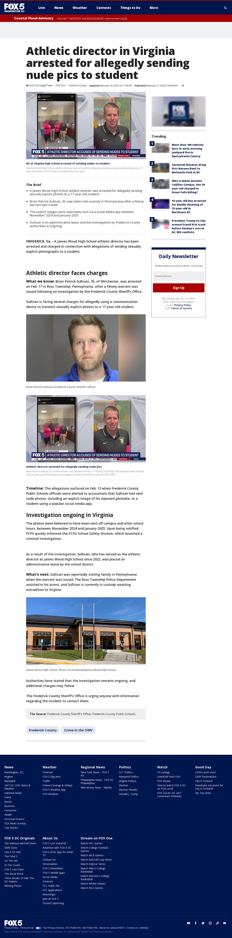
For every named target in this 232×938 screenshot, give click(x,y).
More (154, 8)
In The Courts (12, 865)
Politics (125, 767)
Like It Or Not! (12, 852)
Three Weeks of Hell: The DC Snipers (19, 879)
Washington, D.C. (14, 772)
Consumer (10, 810)
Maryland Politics (129, 776)
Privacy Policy (182, 305)
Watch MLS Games (92, 888)
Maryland (9, 781)
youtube (188, 923)
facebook (196, 923)
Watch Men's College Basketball (93, 870)
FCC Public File (51, 885)
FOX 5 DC (61, 85)
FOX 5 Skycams (52, 776)
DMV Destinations (206, 776)
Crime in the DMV (78, 730)
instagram (210, 923)
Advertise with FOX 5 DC (57, 847)
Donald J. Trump (128, 794)
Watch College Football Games (94, 849)
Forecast (48, 772)
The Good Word (13, 873)
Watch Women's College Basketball (95, 877)
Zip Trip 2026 (203, 793)
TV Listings (163, 772)
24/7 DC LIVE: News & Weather (17, 787)
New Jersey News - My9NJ (96, 787)
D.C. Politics (126, 772)
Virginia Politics (127, 781)
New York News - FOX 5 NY (95, 774)
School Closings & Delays (57, 785)
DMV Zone (10, 847)
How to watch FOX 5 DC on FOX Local (171, 787)
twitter (203, 923)
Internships (49, 894)
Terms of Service (181, 308)
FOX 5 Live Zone (14, 869)
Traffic (46, 781)
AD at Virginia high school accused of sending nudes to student (68, 163)
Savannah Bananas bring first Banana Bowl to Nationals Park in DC (189, 168)
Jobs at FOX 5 (51, 898)
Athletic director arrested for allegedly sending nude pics (64, 466)
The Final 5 (10, 856)
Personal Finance (14, 819)
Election (123, 785)
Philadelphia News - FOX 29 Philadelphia (97, 781)
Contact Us (49, 859)
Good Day (203, 767)
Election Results (128, 789)
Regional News (93, 767)
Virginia (8, 776)
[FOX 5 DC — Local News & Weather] (16, 7)
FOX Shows (164, 781)
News (8, 767)
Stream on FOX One (97, 838)
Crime (7, 797)
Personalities (50, 864)
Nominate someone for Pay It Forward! (209, 787)
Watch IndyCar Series (93, 864)
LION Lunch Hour (205, 772)
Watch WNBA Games (93, 883)
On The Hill (10, 860)
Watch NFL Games (92, 843)
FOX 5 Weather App (54, 789)
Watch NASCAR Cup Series (96, 859)
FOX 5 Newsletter (53, 868)
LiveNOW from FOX (168, 776)
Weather (50, 767)
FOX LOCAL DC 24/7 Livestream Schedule (169, 794)
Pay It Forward (203, 781)
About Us (50, 838)
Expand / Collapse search (225, 8)
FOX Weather (50, 794)
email (225, 923)
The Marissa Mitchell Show (20, 843)
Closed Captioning (53, 903)
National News (13, 793)
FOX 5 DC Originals (19, 838)
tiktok (217, 923)
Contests (48, 881)
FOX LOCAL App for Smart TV (58, 853)
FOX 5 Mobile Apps (54, 872)
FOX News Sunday (15, 823)
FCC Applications (52, 890)
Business (9, 806)
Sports (8, 801)
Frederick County (77, 85)
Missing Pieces (13, 885)
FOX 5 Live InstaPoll (54, 843)
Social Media (50, 877)
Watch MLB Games (92, 855)
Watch (162, 767)
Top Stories (11, 827)
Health (8, 814)
